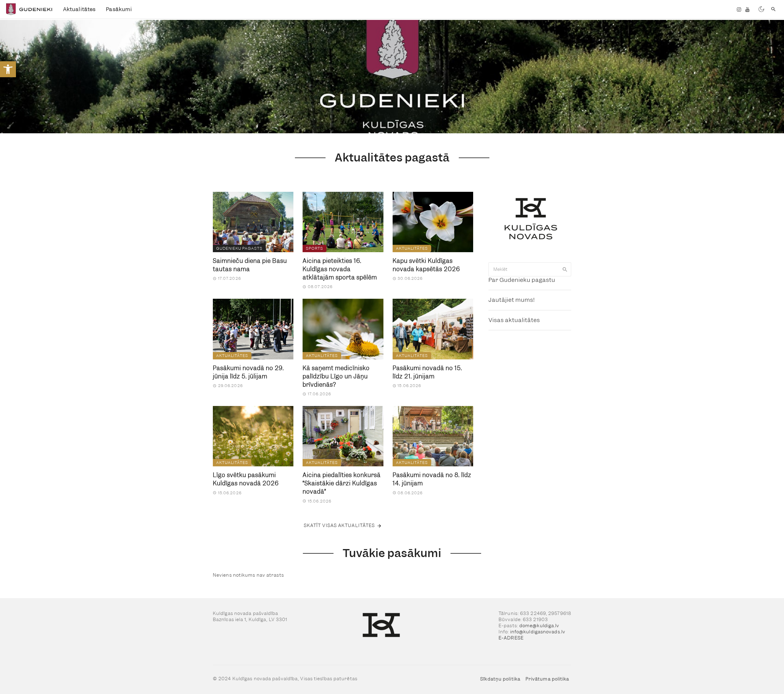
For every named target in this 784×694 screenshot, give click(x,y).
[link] (8, 69)
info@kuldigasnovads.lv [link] (537, 632)
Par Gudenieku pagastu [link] (521, 280)
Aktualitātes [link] (79, 9)
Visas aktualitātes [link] (514, 320)
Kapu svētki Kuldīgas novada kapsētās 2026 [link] (426, 265)
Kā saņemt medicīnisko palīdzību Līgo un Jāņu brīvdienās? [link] (336, 376)
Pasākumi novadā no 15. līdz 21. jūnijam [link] (427, 372)
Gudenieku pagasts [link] (239, 248)
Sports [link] (314, 248)
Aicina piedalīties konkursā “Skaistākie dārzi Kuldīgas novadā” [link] (342, 483)
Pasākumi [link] (119, 9)
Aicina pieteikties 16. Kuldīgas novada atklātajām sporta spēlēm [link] (340, 269)
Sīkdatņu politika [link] (500, 679)
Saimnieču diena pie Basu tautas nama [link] (250, 265)
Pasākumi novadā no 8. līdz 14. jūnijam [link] (432, 479)
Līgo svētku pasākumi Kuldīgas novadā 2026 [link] (246, 479)
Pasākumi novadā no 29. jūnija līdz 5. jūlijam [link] (248, 372)
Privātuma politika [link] (547, 679)
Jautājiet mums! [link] (511, 300)
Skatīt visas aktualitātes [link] (339, 525)
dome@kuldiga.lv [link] (539, 626)
